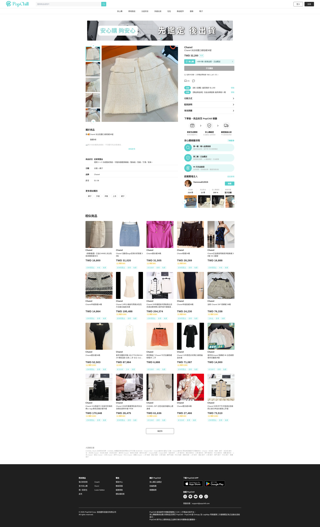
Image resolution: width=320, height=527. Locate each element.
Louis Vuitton (99, 490)
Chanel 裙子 (163, 453)
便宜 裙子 (201, 455)
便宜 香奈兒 (190, 453)
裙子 (122, 196)
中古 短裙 (178, 455)
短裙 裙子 (172, 453)
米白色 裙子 (113, 453)
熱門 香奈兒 (208, 453)
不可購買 (209, 68)
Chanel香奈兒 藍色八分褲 (162, 451)
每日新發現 (83, 482)
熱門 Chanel (118, 455)
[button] (190, 191)
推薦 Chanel (138, 455)
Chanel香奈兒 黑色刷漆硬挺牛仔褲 (184, 451)
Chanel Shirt (148, 451)
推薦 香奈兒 (227, 453)
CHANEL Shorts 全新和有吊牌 (96, 451)
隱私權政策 (120, 494)
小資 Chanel (108, 455)
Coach (97, 482)
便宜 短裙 (154, 455)
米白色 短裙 (104, 453)
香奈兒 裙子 (143, 453)
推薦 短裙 (186, 455)
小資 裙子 (209, 455)
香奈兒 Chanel (124, 453)
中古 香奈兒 (218, 453)
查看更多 (131, 149)
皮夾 (80, 494)
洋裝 (106, 196)
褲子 (101, 168)
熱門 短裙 (170, 455)
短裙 (216, 451)
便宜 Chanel (98, 455)
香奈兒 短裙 (134, 453)
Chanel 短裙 (153, 453)
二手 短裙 (146, 455)
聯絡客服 (119, 486)
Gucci (96, 486)
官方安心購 (83, 486)
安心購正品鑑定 (156, 482)
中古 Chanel (128, 455)
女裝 (96, 168)
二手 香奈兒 (180, 453)
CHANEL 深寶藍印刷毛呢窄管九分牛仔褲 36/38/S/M (125, 451)
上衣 (114, 196)
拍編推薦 (153, 486)
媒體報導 (153, 490)
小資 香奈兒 (199, 453)
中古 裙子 (225, 455)
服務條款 (119, 490)
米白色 (211, 451)
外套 (98, 196)
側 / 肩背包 (83, 490)
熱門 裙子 (217, 455)
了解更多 (230, 141)
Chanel (97, 174)
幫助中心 (119, 482)
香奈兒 (198, 451)
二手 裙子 (194, 455)
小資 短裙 (162, 455)
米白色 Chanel (93, 453)
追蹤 (229, 184)
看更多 (160, 431)
